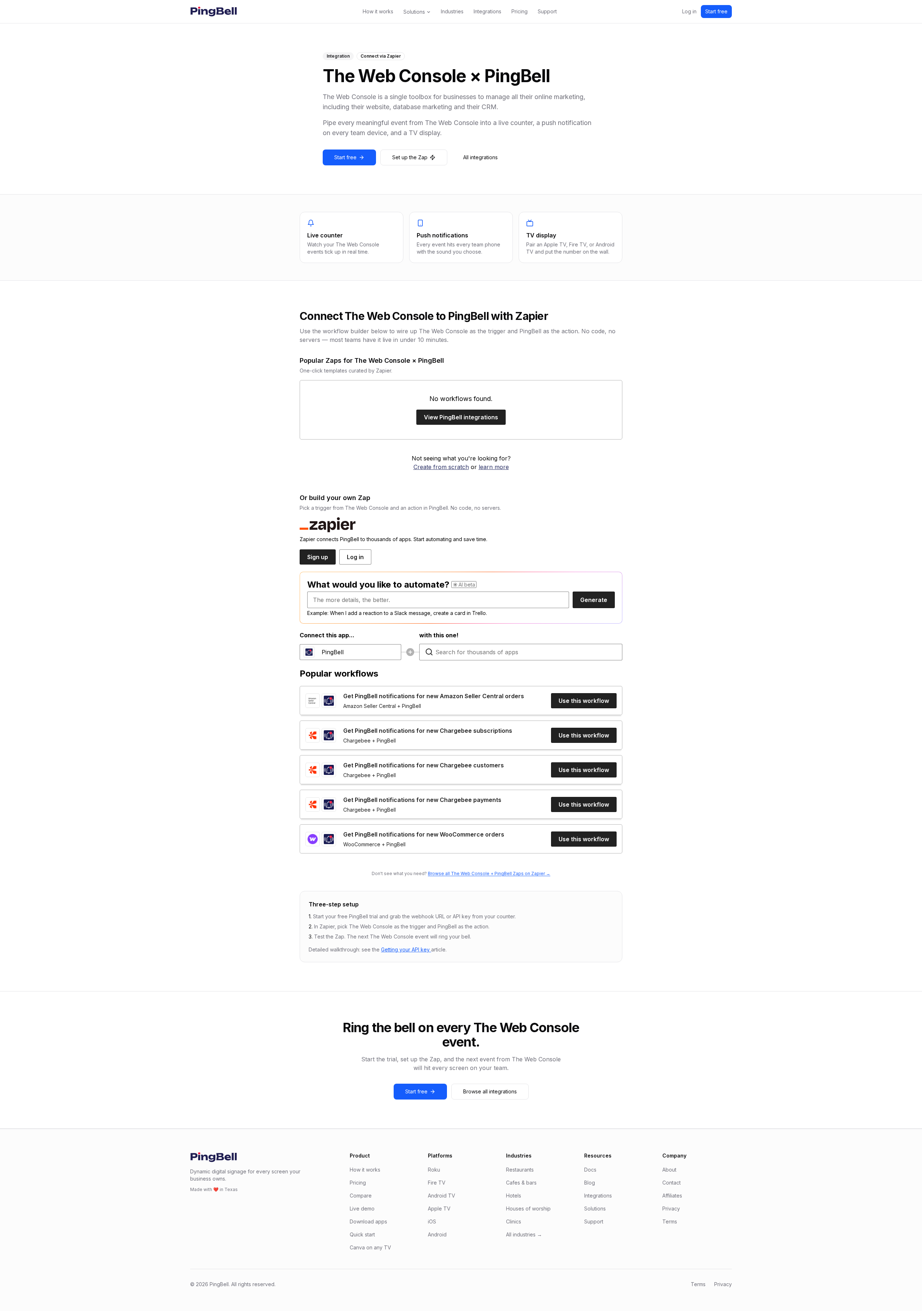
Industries (452, 11)
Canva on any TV (370, 1247)
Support (547, 11)
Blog (589, 1183)
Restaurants (520, 1170)
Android (437, 1234)
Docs (590, 1170)
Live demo (362, 1208)
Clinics (513, 1221)
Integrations (487, 11)
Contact (671, 1183)
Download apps (368, 1221)
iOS (432, 1221)
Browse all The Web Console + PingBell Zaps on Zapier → (489, 873)
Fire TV (437, 1183)
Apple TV (439, 1208)
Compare (361, 1195)
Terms (669, 1221)
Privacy (671, 1208)
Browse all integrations (490, 1091)
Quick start (362, 1234)
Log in (689, 11)
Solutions (414, 12)
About (669, 1170)
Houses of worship (528, 1208)
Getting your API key (406, 949)
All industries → (524, 1234)
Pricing (519, 11)
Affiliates (672, 1195)
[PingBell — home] (213, 11)
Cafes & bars (521, 1183)
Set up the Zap (410, 157)
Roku (434, 1170)
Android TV (441, 1195)
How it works (378, 11)
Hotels (513, 1195)
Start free (716, 11)
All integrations (480, 157)
